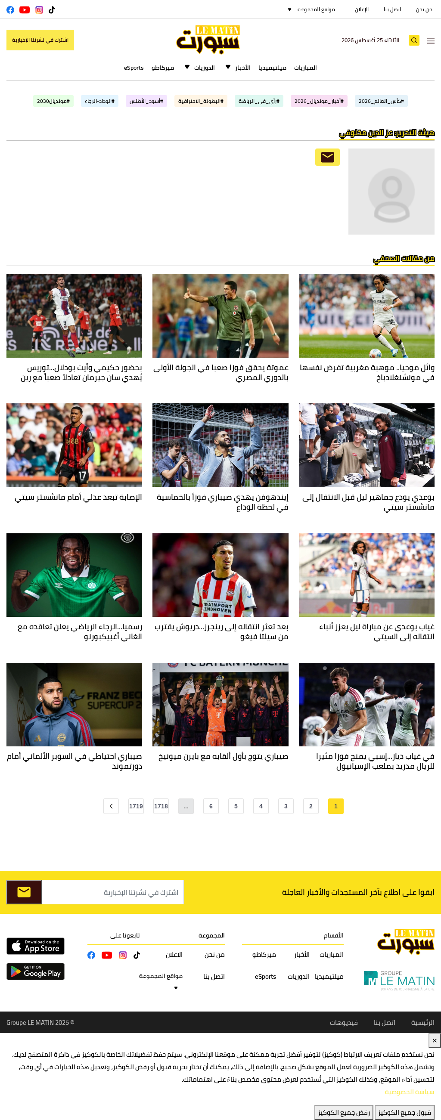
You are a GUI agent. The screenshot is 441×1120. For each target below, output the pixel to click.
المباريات (305, 67)
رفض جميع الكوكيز (344, 1112)
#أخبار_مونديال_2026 (319, 101)
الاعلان (174, 954)
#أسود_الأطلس (146, 101)
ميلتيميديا (272, 67)
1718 (161, 806)
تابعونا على (125, 935)
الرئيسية (423, 1022)
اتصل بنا (392, 9)
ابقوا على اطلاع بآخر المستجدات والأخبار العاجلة (358, 892)
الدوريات (204, 67)
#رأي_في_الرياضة (259, 101)
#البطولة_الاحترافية (201, 101)
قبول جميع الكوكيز (404, 1112)
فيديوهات (344, 1022)
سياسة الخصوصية (410, 1092)
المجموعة (212, 935)
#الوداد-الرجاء (100, 101)
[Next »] (111, 806)
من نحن (424, 9)
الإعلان (362, 9)
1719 (136, 806)
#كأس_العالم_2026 (381, 101)
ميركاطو (163, 67)
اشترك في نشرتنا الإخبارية (40, 40)
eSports (134, 67)
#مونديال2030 (53, 101)
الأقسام (334, 935)
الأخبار (243, 67)
